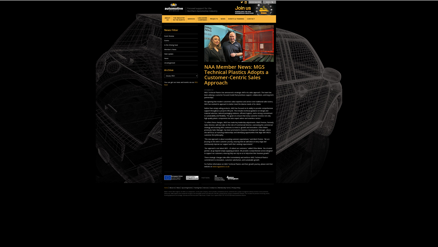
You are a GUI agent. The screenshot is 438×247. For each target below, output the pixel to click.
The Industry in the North (179, 19)
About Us (167, 19)
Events (166, 40)
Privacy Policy (236, 188)
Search (268, 2)
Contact (251, 19)
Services (191, 19)
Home (166, 188)
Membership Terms (224, 188)
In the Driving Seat (171, 45)
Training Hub (198, 188)
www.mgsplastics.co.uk (220, 166)
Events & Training (236, 19)
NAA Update (168, 54)
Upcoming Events (187, 188)
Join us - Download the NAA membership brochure (255, 8)
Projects (214, 19)
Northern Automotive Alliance (173, 7)
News (223, 19)
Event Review (169, 36)
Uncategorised (169, 63)
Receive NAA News (255, 2)
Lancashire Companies (202, 19)
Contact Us (213, 188)
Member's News (170, 49)
